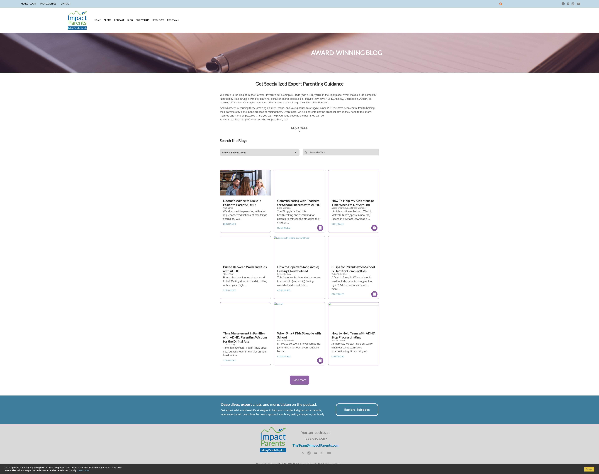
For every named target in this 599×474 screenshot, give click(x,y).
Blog (130, 20)
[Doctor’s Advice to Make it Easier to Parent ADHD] (245, 186)
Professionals (48, 3)
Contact (66, 3)
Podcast (119, 20)
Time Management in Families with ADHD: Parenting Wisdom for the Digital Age (245, 337)
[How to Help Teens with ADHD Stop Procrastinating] (353, 319)
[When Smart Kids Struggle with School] (278, 304)
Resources (158, 20)
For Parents (142, 20)
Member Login (28, 3)
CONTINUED (229, 224)
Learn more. (84, 470)
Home (98, 20)
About (107, 20)
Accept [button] (589, 469)
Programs (173, 20)
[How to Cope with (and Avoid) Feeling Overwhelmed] (291, 237)
